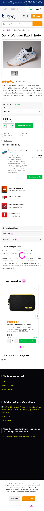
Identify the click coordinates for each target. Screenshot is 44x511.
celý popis (11, 98)
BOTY (9, 30)
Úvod (3, 30)
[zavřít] (41, 2)
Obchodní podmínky (8, 385)
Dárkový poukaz (7, 389)
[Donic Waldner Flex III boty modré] (4, 152)
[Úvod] (10, 16)
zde (31, 506)
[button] (21, 347)
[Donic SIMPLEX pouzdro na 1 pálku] (22, 302)
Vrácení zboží (6, 420)
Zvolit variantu (35, 177)
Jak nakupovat (6, 416)
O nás (4, 381)
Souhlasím (28, 498)
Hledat (37, 24)
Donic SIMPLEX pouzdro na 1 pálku (19, 324)
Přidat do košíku (24, 126)
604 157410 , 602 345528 (10, 9)
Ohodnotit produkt (21, 81)
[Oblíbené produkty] (24, 16)
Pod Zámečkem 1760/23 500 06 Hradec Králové (18, 437)
